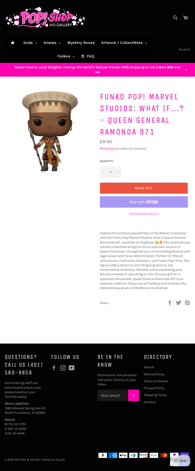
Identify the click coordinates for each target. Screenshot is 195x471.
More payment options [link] (144, 213)
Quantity (106, 161)
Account (184, 49)
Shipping (106, 148)
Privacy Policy (154, 388)
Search (149, 367)
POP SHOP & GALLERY (27, 459)
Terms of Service (156, 381)
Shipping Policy (155, 395)
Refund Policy (154, 374)
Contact (150, 402)
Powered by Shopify (53, 459)
